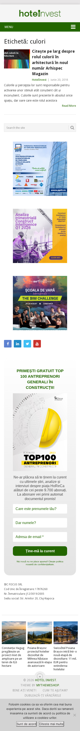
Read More (69, 105)
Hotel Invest (40, 13)
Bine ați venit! (24, 690)
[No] (74, 715)
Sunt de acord (26, 724)
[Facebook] (8, 343)
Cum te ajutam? (55, 690)
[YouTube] (37, 343)
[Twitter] (27, 343)
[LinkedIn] (17, 343)
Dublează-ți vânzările (42, 695)
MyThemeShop (47, 685)
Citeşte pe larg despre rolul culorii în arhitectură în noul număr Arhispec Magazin (53, 62)
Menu (8, 27)
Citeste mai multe (51, 724)
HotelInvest (39, 79)
